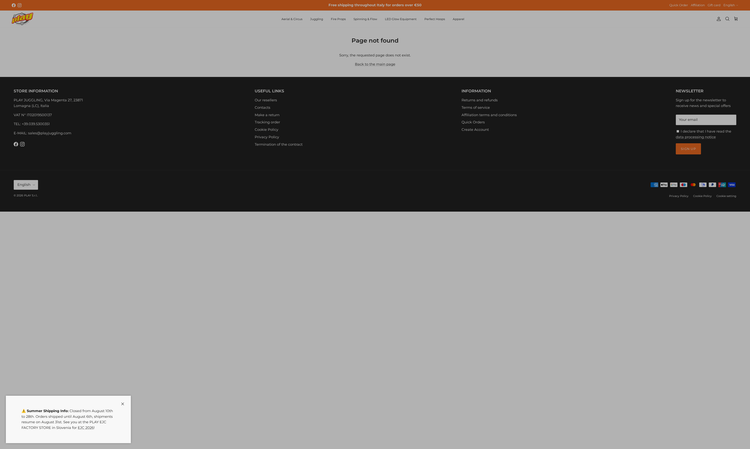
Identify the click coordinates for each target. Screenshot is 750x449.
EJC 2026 (86, 428)
